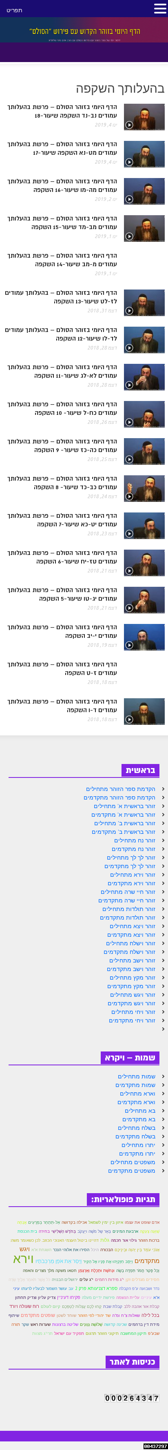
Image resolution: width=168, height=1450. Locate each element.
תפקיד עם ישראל (69, 1333)
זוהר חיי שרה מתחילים (128, 891)
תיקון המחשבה (133, 1333)
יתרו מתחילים (138, 1145)
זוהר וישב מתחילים (132, 960)
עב (71, 1288)
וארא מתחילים (137, 1093)
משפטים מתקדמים (131, 1170)
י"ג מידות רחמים (109, 1279)
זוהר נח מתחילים (134, 840)
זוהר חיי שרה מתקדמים (126, 900)
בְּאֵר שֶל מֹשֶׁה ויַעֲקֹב (94, 1231)
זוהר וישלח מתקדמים (129, 952)
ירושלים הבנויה (65, 1279)
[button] (28, 50)
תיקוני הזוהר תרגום (102, 1333)
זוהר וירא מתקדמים (131, 883)
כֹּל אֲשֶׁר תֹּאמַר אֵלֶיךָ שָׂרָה (29, 1279)
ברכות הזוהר (148, 1240)
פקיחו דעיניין (68, 1297)
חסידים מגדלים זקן (142, 1279)
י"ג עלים (86, 1279)
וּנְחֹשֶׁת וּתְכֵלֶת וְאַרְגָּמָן (96, 1270)
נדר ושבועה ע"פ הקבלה (139, 1288)
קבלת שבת (112, 1306)
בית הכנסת (27, 1231)
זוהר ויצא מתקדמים (131, 934)
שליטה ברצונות (65, 1324)
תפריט (14, 10)
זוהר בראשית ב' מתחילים (124, 823)
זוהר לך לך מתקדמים (129, 866)
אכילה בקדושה (74, 1222)
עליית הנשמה (127, 1297)
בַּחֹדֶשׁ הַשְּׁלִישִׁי (63, 1231)
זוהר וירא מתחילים (132, 874)
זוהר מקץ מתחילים (132, 977)
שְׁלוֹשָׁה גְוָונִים (91, 1324)
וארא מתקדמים (136, 1102)
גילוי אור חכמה (124, 1240)
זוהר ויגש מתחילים (132, 994)
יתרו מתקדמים (137, 1153)
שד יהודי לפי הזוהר (94, 1315)
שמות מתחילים (136, 1076)
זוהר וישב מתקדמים (131, 969)
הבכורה (106, 1249)
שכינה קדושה (115, 1324)
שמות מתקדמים (135, 1085)
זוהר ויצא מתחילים (132, 926)
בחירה (44, 1231)
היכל (95, 1249)
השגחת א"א (41, 1249)
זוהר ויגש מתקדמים (131, 1003)
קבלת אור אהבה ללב (141, 1306)
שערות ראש (41, 1324)
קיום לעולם (50, 1306)
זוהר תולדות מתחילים (128, 909)
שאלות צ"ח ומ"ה (126, 1315)
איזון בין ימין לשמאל (105, 1222)
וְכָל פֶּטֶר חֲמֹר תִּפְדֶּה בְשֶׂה (137, 1270)
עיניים (146, 1297)
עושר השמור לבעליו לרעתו (44, 1288)
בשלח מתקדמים (135, 1136)
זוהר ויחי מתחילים (133, 1012)
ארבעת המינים (125, 1231)
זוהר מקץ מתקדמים (131, 986)
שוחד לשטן (66, 1315)
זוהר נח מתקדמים (133, 849)
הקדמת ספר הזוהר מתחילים (120, 789)
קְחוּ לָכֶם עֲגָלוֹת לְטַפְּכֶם (82, 1306)
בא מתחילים (140, 1110)
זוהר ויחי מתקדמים (132, 1020)
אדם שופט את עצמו (142, 1222)
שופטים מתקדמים (38, 1315)
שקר (25, 1324)
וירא (23, 1258)
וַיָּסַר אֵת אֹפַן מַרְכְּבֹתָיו (58, 1261)
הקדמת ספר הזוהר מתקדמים (119, 797)
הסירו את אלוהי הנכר (71, 1249)
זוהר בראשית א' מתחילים (124, 806)
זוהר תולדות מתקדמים (127, 917)
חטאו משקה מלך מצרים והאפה (50, 1270)
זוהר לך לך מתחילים (131, 857)
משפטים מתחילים (133, 1162)
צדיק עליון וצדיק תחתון (35, 1297)
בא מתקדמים (138, 1119)
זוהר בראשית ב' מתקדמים (123, 831)
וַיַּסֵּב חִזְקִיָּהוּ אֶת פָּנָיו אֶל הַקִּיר (108, 1261)
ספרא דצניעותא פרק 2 (96, 1288)
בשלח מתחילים (136, 1127)
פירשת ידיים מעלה (98, 1297)
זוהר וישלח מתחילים (130, 943)
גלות (104, 1240)
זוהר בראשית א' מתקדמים (123, 814)
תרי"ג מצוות (42, 1333)
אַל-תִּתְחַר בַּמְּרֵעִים (44, 1222)
